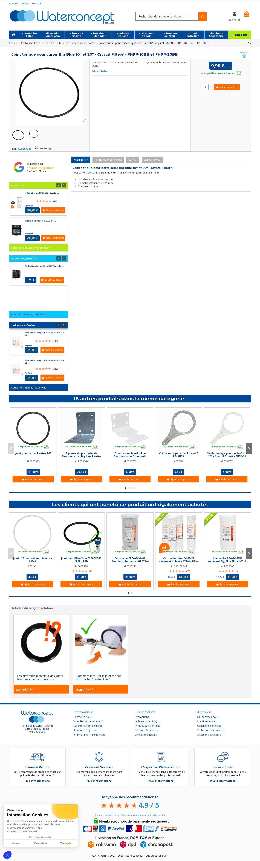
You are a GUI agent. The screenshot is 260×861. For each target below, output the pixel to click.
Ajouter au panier (229, 87)
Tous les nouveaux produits (28, 314)
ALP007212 (130, 566)
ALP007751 (226, 461)
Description (80, 160)
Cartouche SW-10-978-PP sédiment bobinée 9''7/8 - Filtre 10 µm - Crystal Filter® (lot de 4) (178, 561)
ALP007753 (130, 461)
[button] (7, 855)
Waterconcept (35, 163)
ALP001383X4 (179, 566)
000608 (178, 461)
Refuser (15, 843)
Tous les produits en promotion (30, 247)
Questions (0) (152, 160)
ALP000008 (227, 566)
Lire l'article (25, 689)
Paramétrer (40, 843)
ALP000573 (33, 461)
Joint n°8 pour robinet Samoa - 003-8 (32, 560)
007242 (32, 566)
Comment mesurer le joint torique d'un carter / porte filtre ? (99, 677)
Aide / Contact (31, 3)
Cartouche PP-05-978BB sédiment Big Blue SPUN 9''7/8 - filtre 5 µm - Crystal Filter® (228, 561)
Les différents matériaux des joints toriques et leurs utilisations (40, 677)
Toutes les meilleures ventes (28, 387)
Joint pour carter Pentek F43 (33, 453)
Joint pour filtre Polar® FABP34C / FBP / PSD (81, 560)
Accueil (14, 3)
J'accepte (65, 843)
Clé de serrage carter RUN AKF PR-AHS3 (178, 455)
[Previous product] (248, 43)
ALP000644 (81, 461)
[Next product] (250, 43)
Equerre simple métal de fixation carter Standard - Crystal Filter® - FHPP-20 (130, 456)
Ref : (14, 148)
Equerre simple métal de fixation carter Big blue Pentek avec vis (81, 456)
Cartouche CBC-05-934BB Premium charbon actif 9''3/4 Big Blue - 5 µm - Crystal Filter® (130, 561)
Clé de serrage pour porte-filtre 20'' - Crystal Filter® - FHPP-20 (227, 455)
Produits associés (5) (108, 160)
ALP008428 (81, 566)
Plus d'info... (100, 71)
